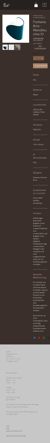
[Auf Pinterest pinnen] (39, 337)
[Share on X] (48, 337)
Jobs (8, 426)
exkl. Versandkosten (40, 47)
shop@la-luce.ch (12, 361)
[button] (36, 5)
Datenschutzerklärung (14, 431)
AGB (7, 428)
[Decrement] (34, 58)
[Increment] (42, 58)
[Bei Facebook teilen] (34, 337)
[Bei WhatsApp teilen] (43, 337)
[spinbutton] (38, 58)
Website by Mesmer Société (16, 436)
